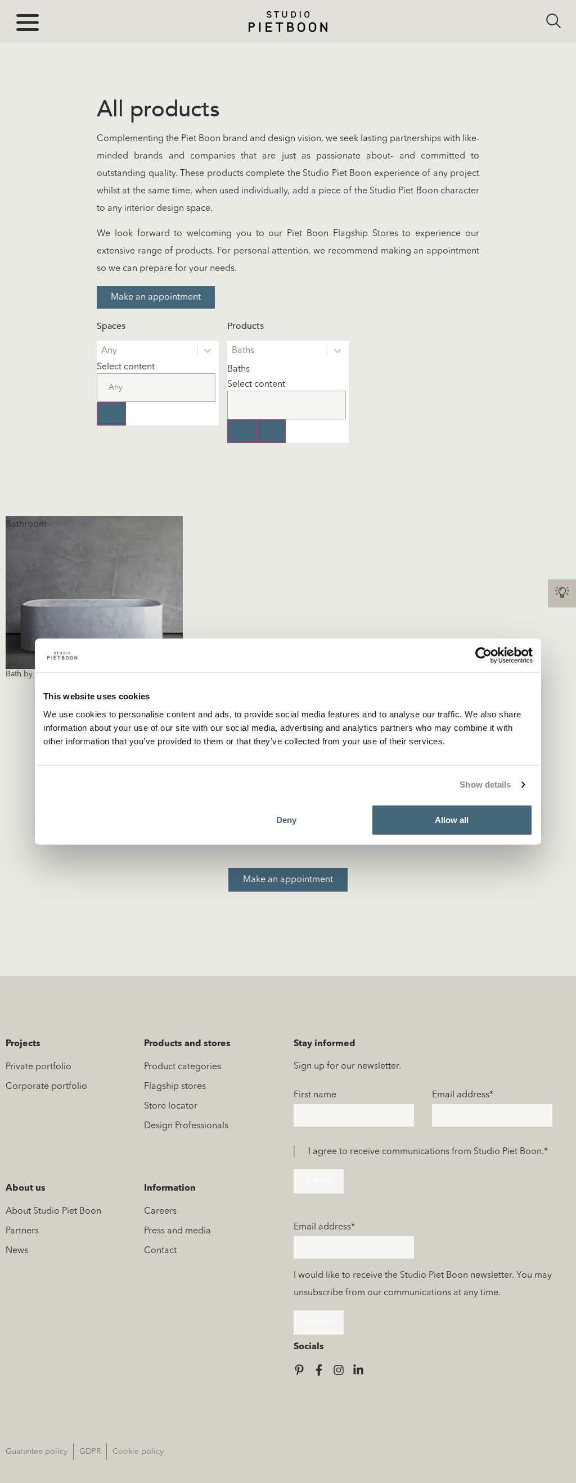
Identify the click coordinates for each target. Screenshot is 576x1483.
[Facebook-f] (319, 1370)
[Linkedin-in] (358, 1370)
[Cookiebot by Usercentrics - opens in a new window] (483, 655)
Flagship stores (175, 1086)
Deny (286, 819)
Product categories (182, 1066)
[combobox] (156, 381)
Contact (160, 1250)
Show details (485, 784)
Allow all (452, 819)
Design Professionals (186, 1126)
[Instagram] (338, 1370)
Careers (160, 1211)
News (17, 1250)
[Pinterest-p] (299, 1370)
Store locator (170, 1106)
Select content (126, 367)
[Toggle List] (111, 414)
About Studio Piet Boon (53, 1211)
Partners (22, 1231)
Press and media (177, 1231)
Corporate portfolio (46, 1086)
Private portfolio (38, 1066)
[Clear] (241, 431)
